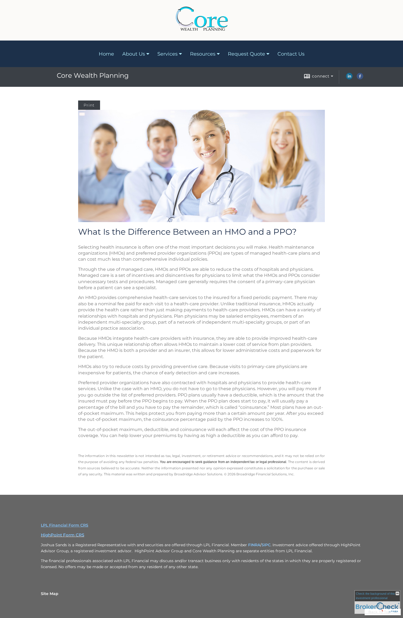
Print (89, 105)
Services (167, 54)
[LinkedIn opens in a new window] (349, 78)
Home (106, 54)
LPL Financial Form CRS (64, 525)
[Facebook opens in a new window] (360, 78)
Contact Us (291, 54)
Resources (202, 54)
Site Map (49, 593)
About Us (133, 54)
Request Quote (246, 54)
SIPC (266, 544)
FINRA (254, 544)
